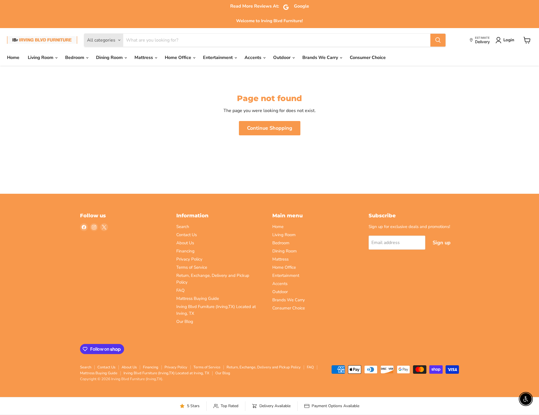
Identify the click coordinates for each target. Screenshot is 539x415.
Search (182, 226)
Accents (253, 57)
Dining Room (110, 57)
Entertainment (218, 57)
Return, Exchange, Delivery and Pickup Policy (264, 367)
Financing (185, 251)
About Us (185, 243)
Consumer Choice (368, 57)
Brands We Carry (320, 57)
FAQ (180, 290)
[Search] (438, 40)
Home (13, 57)
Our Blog (184, 321)
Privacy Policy (189, 259)
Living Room (41, 57)
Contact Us (186, 235)
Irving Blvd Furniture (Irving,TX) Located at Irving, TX (166, 373)
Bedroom (75, 57)
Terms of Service (191, 267)
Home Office (178, 57)
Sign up (442, 242)
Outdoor (282, 57)
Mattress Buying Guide (197, 298)
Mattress (144, 57)
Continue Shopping (269, 128)
